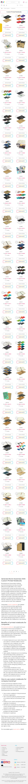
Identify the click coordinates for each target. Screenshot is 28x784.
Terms (3, 750)
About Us (4, 747)
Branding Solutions (20, 751)
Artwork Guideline (20, 747)
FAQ (17, 750)
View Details (8, 32)
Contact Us (4, 748)
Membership (4, 755)
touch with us (16, 729)
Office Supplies (6, 8)
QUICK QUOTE (8, 35)
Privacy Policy (5, 751)
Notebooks (13, 8)
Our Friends (4, 752)
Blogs (3, 754)
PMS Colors (18, 748)
